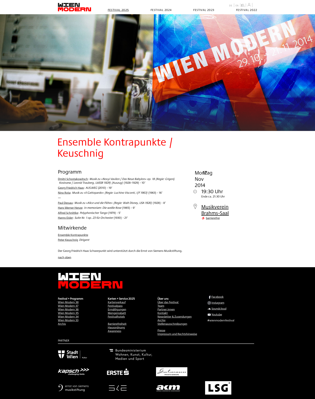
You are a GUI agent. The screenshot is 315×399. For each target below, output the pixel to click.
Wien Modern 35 (68, 313)
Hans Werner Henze (70, 207)
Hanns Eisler (65, 217)
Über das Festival (168, 302)
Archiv (62, 324)
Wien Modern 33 (68, 320)
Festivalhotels (116, 316)
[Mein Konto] (249, 5)
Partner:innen (166, 309)
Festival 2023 (203, 10)
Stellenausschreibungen (172, 324)
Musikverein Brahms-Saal (215, 210)
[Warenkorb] (255, 5)
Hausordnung (116, 327)
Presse (161, 330)
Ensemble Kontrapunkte (73, 235)
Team (161, 306)
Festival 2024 (161, 10)
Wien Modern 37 (68, 306)
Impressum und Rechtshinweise (177, 334)
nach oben (64, 257)
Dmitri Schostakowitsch (73, 179)
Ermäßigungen (117, 309)
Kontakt (163, 313)
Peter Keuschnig (68, 240)
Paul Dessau (65, 203)
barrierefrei (213, 218)
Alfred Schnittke (68, 213)
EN (237, 5)
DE (230, 5)
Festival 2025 (118, 10)
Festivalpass (115, 306)
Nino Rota (64, 192)
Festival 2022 (246, 10)
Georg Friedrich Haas (71, 188)
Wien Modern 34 (68, 316)
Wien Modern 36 (68, 309)
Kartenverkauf (117, 302)
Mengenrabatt (117, 313)
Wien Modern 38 (68, 302)
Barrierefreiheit (117, 324)
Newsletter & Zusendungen (175, 316)
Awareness (114, 331)
